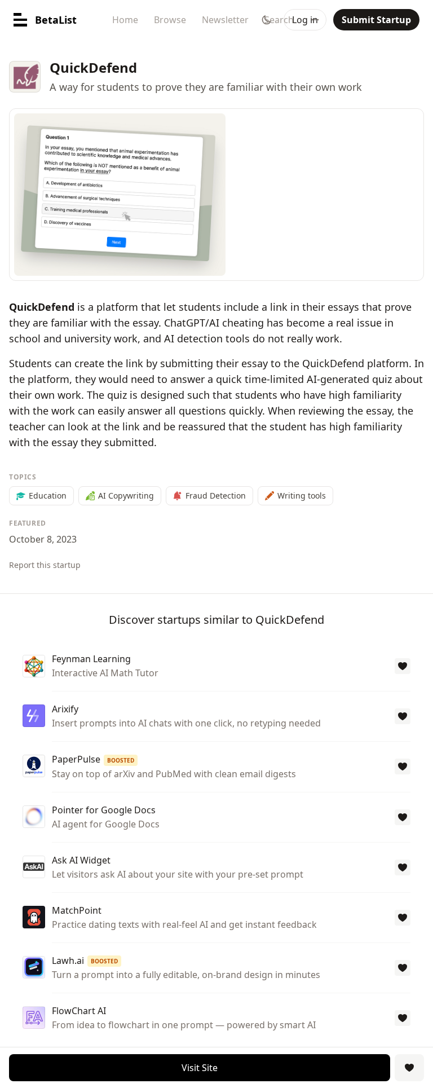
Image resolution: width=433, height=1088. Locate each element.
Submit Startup (376, 20)
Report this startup (45, 565)
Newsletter (225, 20)
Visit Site (200, 1067)
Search (279, 20)
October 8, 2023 (43, 539)
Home (125, 20)
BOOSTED (120, 760)
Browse (170, 20)
